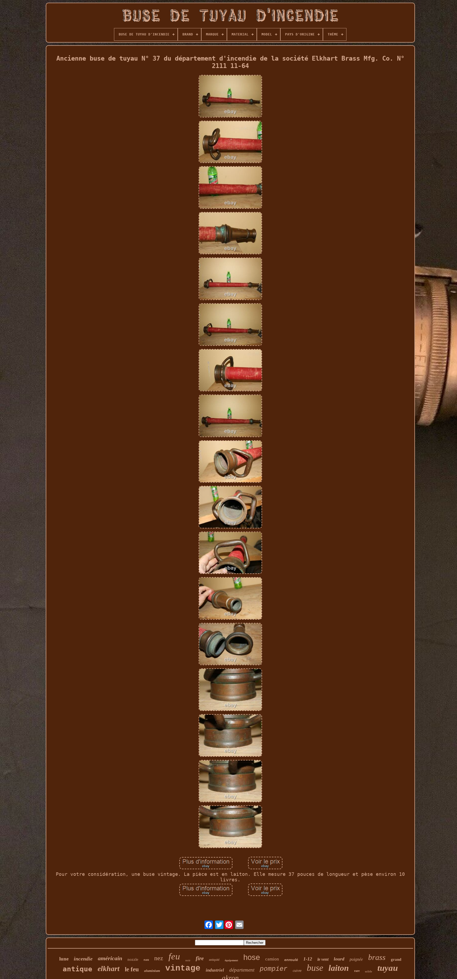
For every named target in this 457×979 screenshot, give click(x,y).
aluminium (152, 971)
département (241, 970)
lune (63, 959)
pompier (273, 969)
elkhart (109, 968)
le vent (322, 959)
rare (357, 971)
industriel (215, 970)
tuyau (387, 968)
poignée (356, 959)
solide (368, 971)
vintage (182, 968)
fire (200, 958)
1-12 (307, 959)
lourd (339, 959)
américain (110, 958)
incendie (83, 959)
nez (158, 958)
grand (396, 959)
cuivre (297, 971)
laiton (338, 968)
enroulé (291, 960)
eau (146, 960)
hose (251, 957)
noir (187, 960)
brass (377, 957)
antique (77, 969)
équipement (231, 960)
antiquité (214, 960)
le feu (132, 969)
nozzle (132, 959)
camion (272, 959)
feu (174, 956)
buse (315, 968)
